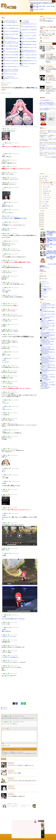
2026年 (42, 213)
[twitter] (14, 703)
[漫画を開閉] (40, 178)
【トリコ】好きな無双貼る (25, 20)
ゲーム (37, 10)
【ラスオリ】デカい (11, 788)
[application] (19, 536)
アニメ (42, 203)
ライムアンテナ (44, 281)
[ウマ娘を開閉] (40, 176)
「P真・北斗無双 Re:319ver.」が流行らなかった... (28, 50)
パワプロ (45, 199)
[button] (19, 536)
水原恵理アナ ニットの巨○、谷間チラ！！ (9, 41)
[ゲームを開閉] (40, 180)
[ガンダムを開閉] (40, 202)
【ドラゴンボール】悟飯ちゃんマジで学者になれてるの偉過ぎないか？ (51, 69)
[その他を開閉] (40, 208)
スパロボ (45, 195)
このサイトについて (51, 13)
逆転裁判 (45, 193)
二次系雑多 (43, 206)
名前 (3, 743)
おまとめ (42, 295)
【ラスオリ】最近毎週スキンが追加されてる (16, 796)
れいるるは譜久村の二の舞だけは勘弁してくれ (10, 20)
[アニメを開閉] (40, 204)
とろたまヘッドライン (45, 283)
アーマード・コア (46, 184)
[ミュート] (33, 544)
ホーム (5, 13)
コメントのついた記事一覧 (51, 157)
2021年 (42, 224)
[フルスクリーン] (35, 544)
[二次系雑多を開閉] (40, 206)
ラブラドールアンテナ (45, 286)
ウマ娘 (20, 13)
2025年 (42, 215)
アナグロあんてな (44, 296)
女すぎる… (50, 136)
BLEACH (51, 258)
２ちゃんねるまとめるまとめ (46, 288)
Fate (44, 189)
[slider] (18, 544)
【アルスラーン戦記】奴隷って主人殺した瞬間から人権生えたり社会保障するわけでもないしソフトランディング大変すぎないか (51, 59)
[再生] (3, 544)
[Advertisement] (19, 687)
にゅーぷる (43, 284)
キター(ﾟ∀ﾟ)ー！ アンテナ (46, 289)
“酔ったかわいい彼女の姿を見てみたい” (9, 76)
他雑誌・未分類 (52, 256)
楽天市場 (43, 124)
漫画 (12, 13)
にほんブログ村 (43, 271)
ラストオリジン (4, 707)
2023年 (42, 219)
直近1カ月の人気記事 (52, 264)
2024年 (42, 217)
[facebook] (16, 703)
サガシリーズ (45, 197)
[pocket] (19, 703)
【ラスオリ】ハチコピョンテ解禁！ (14, 773)
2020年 (42, 226)
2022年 (42, 222)
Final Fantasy (46, 191)
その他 (37, 4)
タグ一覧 (43, 13)
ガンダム (43, 201)
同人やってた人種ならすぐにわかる (47, 344)
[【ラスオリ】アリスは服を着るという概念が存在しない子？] (22, 703)
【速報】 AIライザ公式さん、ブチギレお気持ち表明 (10, 69)
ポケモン (45, 186)
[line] (25, 703)
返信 (22, 716)
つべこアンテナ (44, 293)
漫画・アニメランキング (44, 267)
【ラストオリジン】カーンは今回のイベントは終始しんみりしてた (20, 765)
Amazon (43, 122)
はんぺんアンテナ (44, 291)
